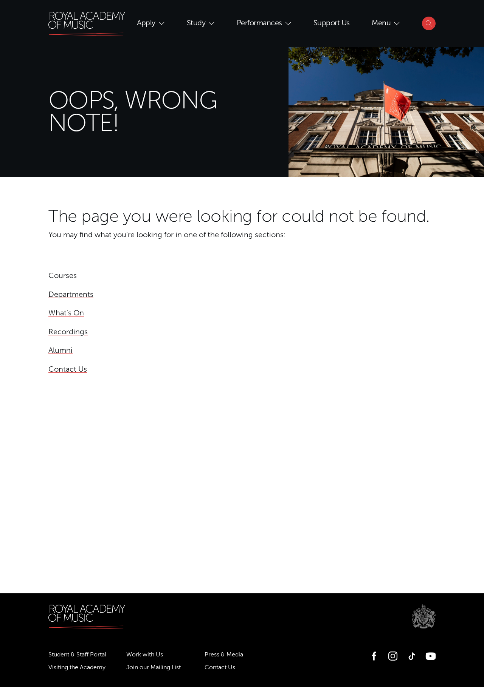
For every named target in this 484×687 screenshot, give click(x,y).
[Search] (429, 23)
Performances (259, 23)
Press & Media (224, 654)
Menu (381, 23)
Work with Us (144, 654)
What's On (66, 313)
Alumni (60, 350)
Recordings (68, 332)
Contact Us (67, 369)
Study (196, 23)
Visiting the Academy (76, 667)
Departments (70, 294)
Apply (146, 23)
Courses (62, 276)
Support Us (331, 23)
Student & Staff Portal (77, 654)
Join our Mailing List (153, 667)
